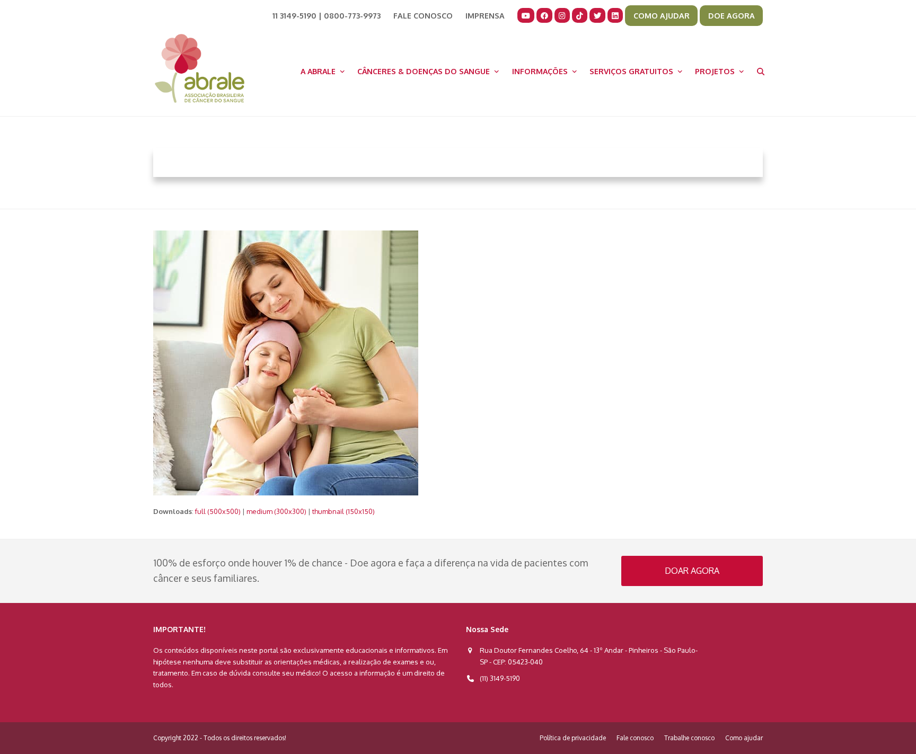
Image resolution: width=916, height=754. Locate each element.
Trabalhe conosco (689, 738)
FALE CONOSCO (423, 15)
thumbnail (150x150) (343, 511)
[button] (761, 71)
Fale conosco (635, 738)
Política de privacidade (573, 738)
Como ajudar (744, 738)
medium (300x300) (276, 511)
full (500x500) (218, 511)
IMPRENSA (485, 15)
